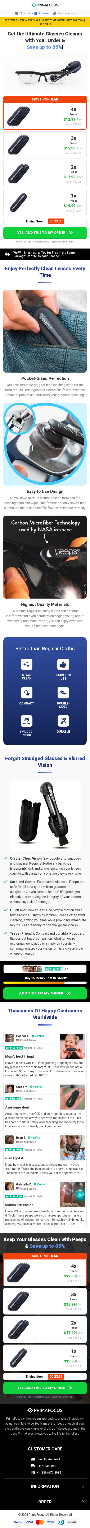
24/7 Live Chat (46, 1466)
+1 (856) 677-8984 (49, 1472)
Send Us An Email (48, 1459)
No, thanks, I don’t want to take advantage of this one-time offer (45, 242)
